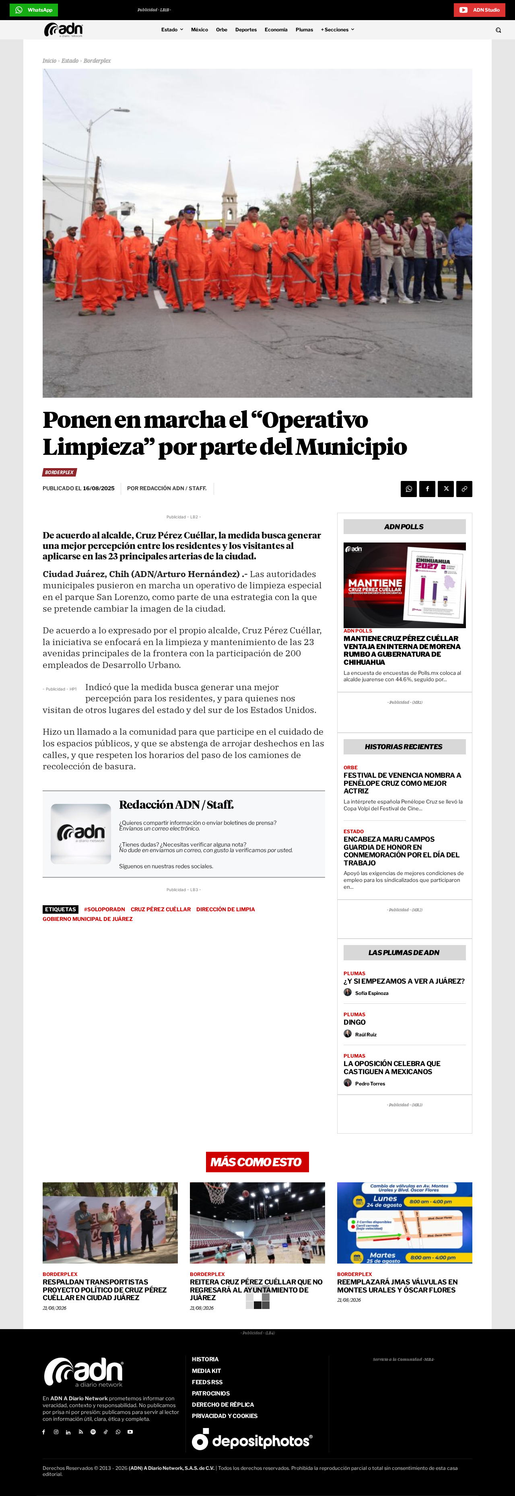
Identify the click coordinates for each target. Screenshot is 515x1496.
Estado (70, 61)
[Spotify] (93, 1432)
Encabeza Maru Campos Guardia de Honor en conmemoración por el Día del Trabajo (401, 851)
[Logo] (65, 30)
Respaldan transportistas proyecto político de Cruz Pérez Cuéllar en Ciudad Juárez (105, 1290)
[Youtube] (130, 1432)
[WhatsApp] (409, 489)
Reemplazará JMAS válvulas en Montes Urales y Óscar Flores (397, 1286)
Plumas (354, 973)
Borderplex (97, 61)
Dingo (355, 1022)
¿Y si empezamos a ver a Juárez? (404, 981)
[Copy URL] (464, 489)
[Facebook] (427, 489)
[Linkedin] (68, 1432)
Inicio (49, 61)
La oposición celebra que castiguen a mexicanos (392, 1068)
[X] (446, 489)
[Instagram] (56, 1432)
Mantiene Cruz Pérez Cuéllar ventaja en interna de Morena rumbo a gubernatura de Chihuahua (402, 650)
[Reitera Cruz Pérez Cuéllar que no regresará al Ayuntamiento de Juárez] (257, 1223)
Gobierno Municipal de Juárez (88, 919)
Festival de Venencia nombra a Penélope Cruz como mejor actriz (402, 783)
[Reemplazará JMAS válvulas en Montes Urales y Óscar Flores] (404, 1223)
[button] (451, 30)
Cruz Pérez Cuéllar (161, 909)
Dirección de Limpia (225, 909)
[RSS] (80, 1432)
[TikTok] (105, 1432)
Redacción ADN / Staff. (176, 805)
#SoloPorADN (104, 909)
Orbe (351, 768)
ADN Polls (358, 631)
